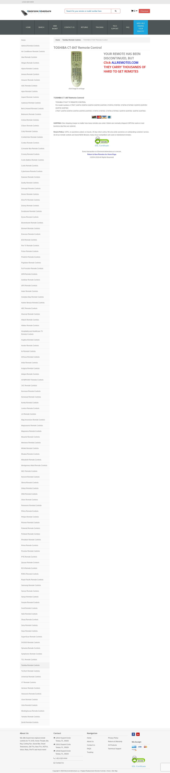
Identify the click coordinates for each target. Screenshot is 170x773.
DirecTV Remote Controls (30, 200)
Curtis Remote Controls (29, 166)
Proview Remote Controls (30, 551)
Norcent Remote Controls (30, 477)
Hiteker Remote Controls (30, 325)
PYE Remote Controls (29, 557)
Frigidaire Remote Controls (31, 263)
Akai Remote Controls (29, 57)
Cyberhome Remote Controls (31, 171)
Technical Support (114, 749)
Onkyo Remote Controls (30, 488)
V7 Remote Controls (28, 682)
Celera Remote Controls (30, 120)
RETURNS (84, 27)
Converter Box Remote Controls (32, 149)
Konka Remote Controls (30, 403)
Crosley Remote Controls (30, 154)
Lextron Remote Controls (30, 408)
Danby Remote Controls (30, 183)
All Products (112, 745)
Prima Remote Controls (29, 545)
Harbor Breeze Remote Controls (32, 303)
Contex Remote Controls (30, 143)
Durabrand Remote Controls (31, 211)
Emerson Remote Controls (30, 234)
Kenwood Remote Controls (31, 397)
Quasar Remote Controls (30, 562)
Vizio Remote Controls (29, 705)
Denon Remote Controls (30, 194)
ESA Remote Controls (29, 240)
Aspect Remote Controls (30, 97)
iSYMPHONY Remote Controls (32, 380)
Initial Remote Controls (29, 363)
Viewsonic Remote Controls (31, 694)
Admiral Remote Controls (30, 46)
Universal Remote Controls (31, 677)
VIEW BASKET (55, 27)
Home (28, 27)
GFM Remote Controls (29, 274)
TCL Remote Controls (29, 660)
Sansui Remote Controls (30, 591)
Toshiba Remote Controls (30, 665)
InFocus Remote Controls (30, 357)
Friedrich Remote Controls (30, 257)
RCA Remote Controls (29, 568)
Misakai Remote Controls (30, 454)
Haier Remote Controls (29, 291)
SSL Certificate (102, 145)
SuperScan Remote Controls (31, 637)
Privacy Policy (113, 738)
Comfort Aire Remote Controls (32, 137)
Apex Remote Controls (29, 91)
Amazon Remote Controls (30, 80)
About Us (90, 741)
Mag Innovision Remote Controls (33, 420)
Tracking (99, 27)
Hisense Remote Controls (30, 314)
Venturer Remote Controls (30, 688)
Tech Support (114, 27)
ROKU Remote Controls (30, 574)
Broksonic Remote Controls (31, 114)
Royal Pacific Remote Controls (32, 580)
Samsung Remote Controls (31, 585)
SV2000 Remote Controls (30, 642)
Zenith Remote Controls (29, 722)
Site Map (114, 771)
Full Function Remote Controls (32, 268)
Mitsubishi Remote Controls (31, 460)
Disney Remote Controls (30, 206)
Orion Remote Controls (29, 500)
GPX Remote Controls (29, 286)
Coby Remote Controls (29, 131)
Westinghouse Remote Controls (32, 711)
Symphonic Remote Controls (31, 654)
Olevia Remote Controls (30, 483)
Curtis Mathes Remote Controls (32, 160)
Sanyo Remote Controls (30, 597)
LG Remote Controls (28, 414)
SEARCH (41, 27)
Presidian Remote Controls (31, 540)
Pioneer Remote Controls (30, 523)
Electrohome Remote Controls (32, 223)
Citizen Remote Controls (30, 126)
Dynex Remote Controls (30, 217)
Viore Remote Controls (29, 700)
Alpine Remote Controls (30, 69)
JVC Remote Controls (29, 386)
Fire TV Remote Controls (30, 246)
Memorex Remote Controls (31, 443)
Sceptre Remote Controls (30, 602)
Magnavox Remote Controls (31, 431)
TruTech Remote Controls (30, 671)
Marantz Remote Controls (30, 437)
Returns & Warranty (115, 741)
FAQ (127, 27)
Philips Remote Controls (30, 517)
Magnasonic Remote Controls (32, 425)
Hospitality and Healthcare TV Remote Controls (32, 332)
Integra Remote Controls (30, 374)
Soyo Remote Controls (29, 631)
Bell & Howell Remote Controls (32, 109)
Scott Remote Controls (29, 608)
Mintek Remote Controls (30, 448)
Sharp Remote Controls (29, 620)
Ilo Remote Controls (28, 351)
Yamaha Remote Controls (30, 717)
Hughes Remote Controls (30, 340)
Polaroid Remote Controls (30, 528)
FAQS (89, 749)
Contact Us (60, 763)
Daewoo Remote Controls (30, 177)
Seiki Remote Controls (29, 614)
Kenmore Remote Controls (31, 391)
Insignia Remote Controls (30, 368)
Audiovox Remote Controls (31, 103)
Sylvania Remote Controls (30, 648)
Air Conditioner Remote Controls (33, 51)
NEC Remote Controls (29, 471)
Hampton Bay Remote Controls (32, 297)
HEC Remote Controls (29, 308)
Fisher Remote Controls (29, 251)
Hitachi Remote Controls (30, 320)
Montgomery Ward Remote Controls (34, 465)
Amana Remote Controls (30, 74)
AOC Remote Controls (29, 86)
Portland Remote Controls (30, 534)
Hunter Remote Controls (30, 346)
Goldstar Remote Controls (30, 280)
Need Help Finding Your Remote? (141, 27)
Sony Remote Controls (29, 625)
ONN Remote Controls (29, 494)
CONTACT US (69, 27)
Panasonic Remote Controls (31, 505)
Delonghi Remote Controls (31, 188)
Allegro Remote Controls (30, 63)
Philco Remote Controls (29, 511)
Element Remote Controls (30, 228)
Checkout (144, 11)
